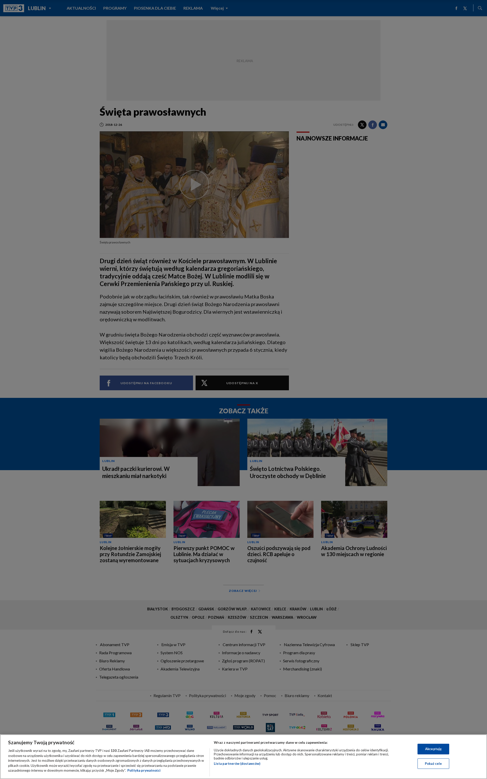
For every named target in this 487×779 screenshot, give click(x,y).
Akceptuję (433, 749)
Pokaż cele (433, 764)
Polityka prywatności (144, 770)
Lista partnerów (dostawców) (237, 764)
